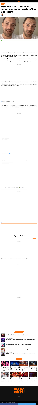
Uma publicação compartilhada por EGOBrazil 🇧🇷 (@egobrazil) (14, 187)
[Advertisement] (19, 72)
